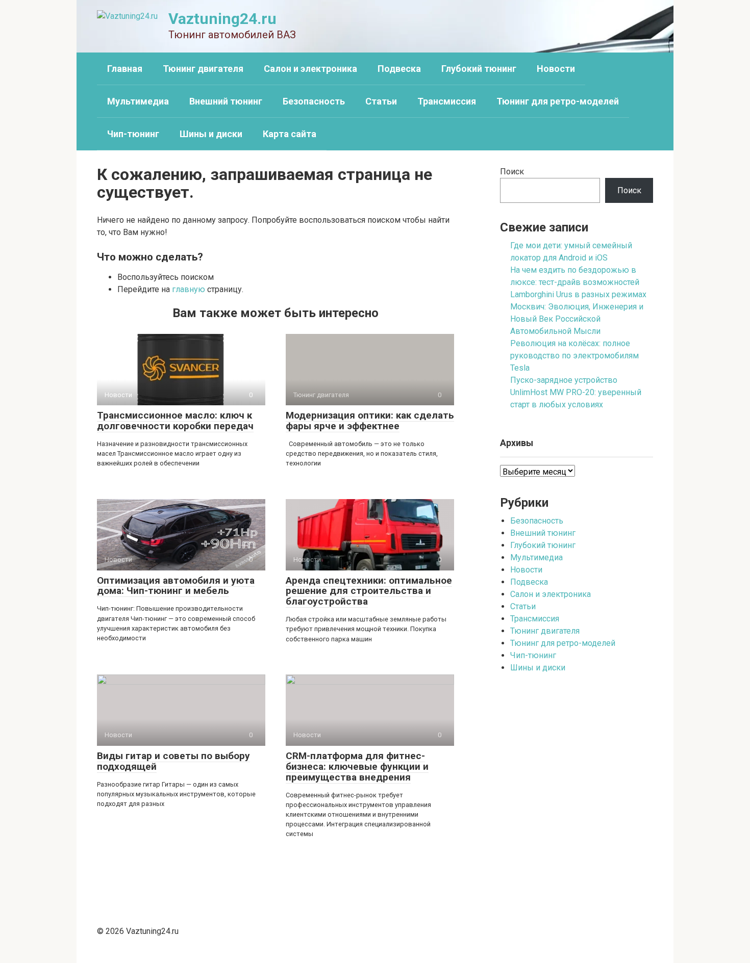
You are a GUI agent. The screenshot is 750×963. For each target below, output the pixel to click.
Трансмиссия (446, 101)
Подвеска (399, 68)
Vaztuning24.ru (222, 19)
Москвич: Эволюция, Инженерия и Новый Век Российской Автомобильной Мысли (576, 319)
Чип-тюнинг (133, 133)
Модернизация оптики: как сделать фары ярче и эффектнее (370, 420)
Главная (124, 68)
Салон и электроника (310, 68)
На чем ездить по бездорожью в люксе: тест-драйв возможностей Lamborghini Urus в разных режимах (578, 282)
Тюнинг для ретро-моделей (557, 101)
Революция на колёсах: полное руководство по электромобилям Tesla (574, 356)
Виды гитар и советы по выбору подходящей (173, 761)
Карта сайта (289, 133)
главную (188, 289)
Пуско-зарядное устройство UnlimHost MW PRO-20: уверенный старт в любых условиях (575, 392)
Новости (556, 68)
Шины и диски (211, 133)
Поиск (512, 171)
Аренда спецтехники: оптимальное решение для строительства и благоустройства (369, 591)
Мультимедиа (138, 101)
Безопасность (314, 101)
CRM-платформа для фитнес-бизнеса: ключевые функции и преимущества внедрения (357, 766)
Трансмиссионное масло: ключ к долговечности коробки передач (175, 420)
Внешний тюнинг (225, 101)
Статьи (381, 101)
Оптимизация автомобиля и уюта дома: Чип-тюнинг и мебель (176, 586)
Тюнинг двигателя (203, 68)
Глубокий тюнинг (478, 68)
